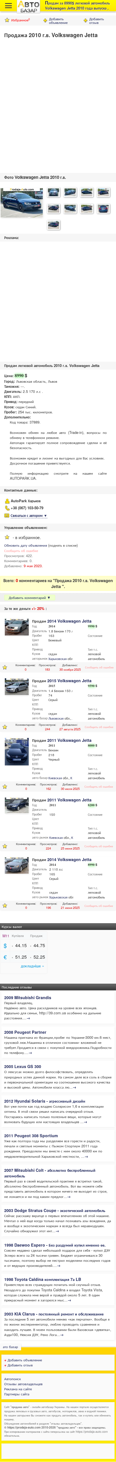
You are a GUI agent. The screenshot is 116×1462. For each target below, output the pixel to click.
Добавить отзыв (96, 20)
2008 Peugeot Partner (25, 1032)
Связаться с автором (29, 515)
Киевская (55, 778)
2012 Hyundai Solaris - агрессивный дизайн (44, 1101)
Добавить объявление (58, 20)
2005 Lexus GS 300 (22, 1066)
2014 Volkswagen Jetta (69, 621)
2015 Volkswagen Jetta (69, 680)
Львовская (56, 718)
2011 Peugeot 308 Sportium (31, 1135)
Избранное (20, 19)
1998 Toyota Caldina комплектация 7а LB (42, 1279)
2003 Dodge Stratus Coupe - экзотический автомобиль (54, 1210)
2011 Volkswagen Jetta (69, 740)
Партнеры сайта (16, 1393)
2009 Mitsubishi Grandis (27, 997)
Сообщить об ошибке (21, 550)
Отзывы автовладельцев (23, 1383)
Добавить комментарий (30, 597)
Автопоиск (12, 1378)
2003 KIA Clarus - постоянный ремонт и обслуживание (54, 1314)
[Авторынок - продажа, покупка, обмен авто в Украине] (28, 12)
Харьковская (57, 658)
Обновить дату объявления (25, 545)
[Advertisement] (58, 104)
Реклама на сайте (18, 1388)
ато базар (10, 1346)
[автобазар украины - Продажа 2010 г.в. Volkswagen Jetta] (21, 203)
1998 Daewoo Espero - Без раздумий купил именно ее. (55, 1245)
